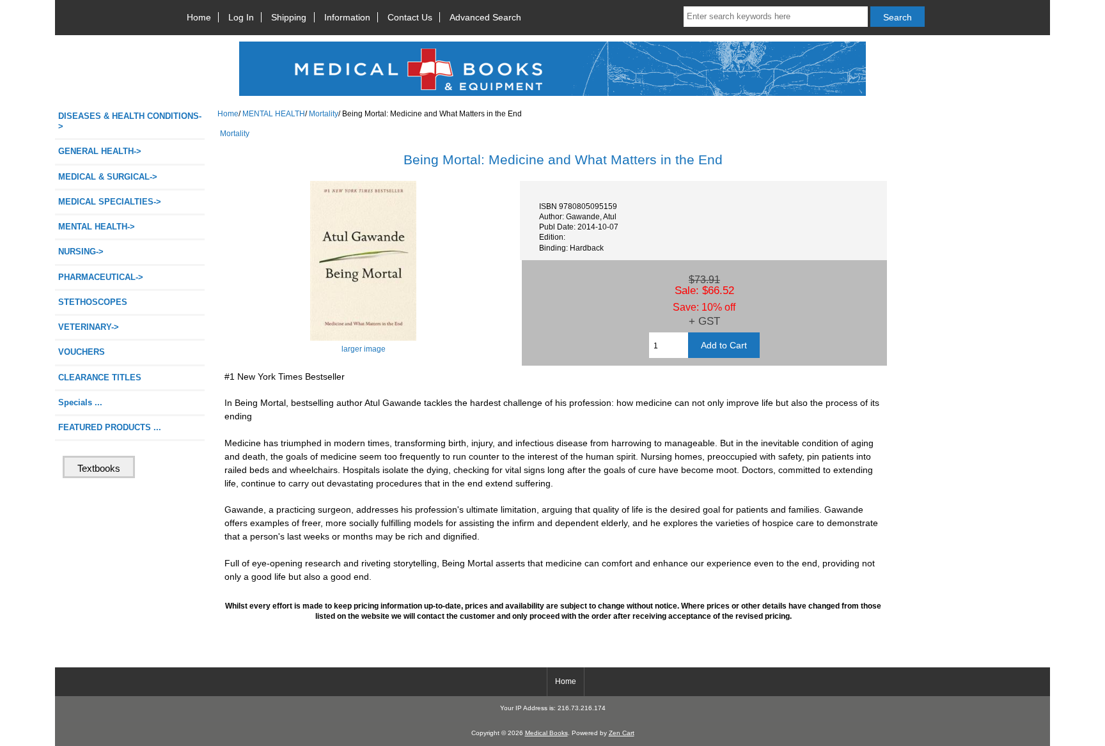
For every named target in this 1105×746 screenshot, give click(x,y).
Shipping (288, 17)
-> (96, 226)
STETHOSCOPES (92, 302)
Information (347, 17)
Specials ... (80, 402)
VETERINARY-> (88, 327)
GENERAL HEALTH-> (99, 151)
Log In (241, 17)
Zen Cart (621, 732)
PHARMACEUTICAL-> (100, 277)
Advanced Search (485, 17)
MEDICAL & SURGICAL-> (107, 177)
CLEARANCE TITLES (99, 377)
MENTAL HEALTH (273, 113)
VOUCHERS (81, 352)
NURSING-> (81, 251)
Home (199, 17)
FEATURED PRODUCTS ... (109, 427)
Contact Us (410, 17)
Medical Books (546, 732)
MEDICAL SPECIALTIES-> (109, 201)
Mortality (323, 113)
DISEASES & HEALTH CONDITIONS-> (129, 121)
